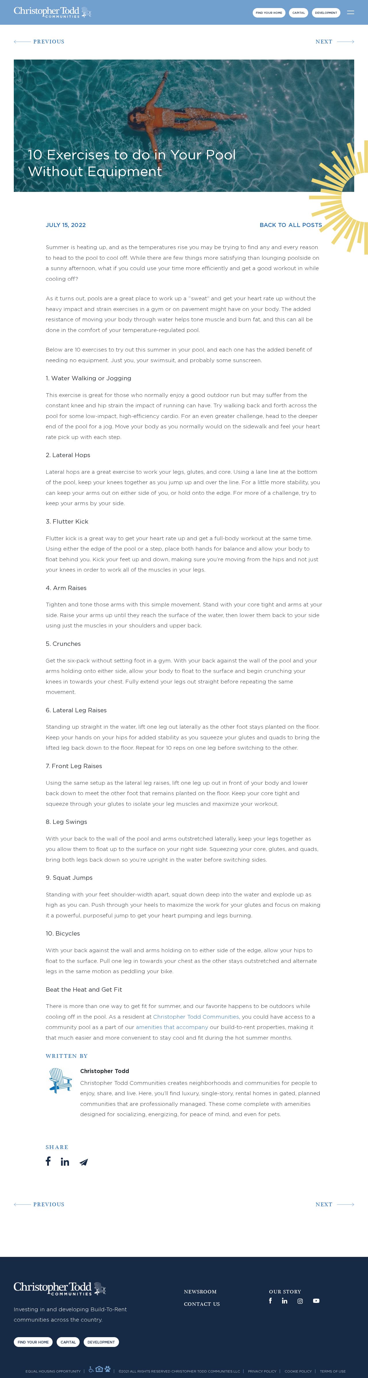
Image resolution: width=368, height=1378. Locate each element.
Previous (49, 41)
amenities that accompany (172, 1027)
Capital (298, 13)
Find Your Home (269, 13)
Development (326, 13)
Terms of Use (333, 1371)
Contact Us (202, 1304)
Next (324, 41)
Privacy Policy (262, 1371)
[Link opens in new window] (270, 1300)
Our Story (285, 1292)
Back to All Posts (291, 225)
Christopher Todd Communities (196, 1017)
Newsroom (200, 1292)
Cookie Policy (298, 1371)
